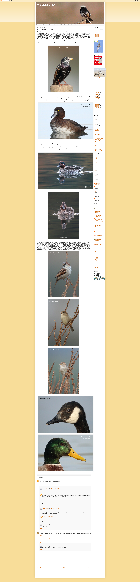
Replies (42, 486)
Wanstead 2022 (87, 24)
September (97, 154)
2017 (95, 169)
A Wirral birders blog (98, 215)
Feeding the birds (98, 144)
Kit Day (96, 260)
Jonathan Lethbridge (45, 488)
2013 (95, 174)
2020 (95, 124)
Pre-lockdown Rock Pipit (99, 150)
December (97, 125)
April (96, 161)
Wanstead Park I (97, 35)
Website (97, 77)
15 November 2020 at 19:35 (46, 480)
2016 (95, 170)
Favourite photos (97, 130)
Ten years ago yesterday (99, 138)
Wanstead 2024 (73, 24)
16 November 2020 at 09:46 (48, 538)
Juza (95, 259)
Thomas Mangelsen (98, 266)
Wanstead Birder (46, 4)
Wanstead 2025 (66, 24)
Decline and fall (97, 141)
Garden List (45, 24)
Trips (100, 24)
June (96, 158)
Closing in (96, 135)
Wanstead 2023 (80, 24)
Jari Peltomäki (97, 257)
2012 (95, 175)
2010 (95, 178)
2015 (95, 171)
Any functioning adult (98, 149)
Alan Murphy (96, 252)
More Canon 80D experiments (98, 140)
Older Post (88, 567)
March (97, 162)
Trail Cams (96, 187)
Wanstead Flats (97, 34)
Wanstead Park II (97, 36)
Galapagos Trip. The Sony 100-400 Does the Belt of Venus (98, 228)
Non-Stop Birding (97, 183)
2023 (95, 120)
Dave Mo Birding (97, 186)
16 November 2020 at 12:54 (48, 516)
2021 (95, 123)
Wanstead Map (94, 24)
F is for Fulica (97, 128)
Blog (37, 24)
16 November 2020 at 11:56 (54, 508)
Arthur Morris (96, 251)
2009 (95, 179)
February (97, 163)
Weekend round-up (97, 184)
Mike (40, 480)
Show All (102, 221)
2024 (95, 119)
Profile (40, 24)
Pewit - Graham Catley (98, 244)
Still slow (96, 129)
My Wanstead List (52, 24)
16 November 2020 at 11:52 (54, 546)
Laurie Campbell (97, 261)
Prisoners (96, 133)
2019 (95, 166)
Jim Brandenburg (97, 258)
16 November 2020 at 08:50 (54, 488)
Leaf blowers (97, 146)
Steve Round (96, 265)
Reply (41, 484)
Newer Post (39, 567)
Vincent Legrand (97, 267)
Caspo (96, 145)
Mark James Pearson (98, 218)
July (96, 157)
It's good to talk (97, 134)
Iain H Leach (96, 256)
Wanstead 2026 (59, 24)
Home (64, 567)
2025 (95, 118)
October (97, 153)
